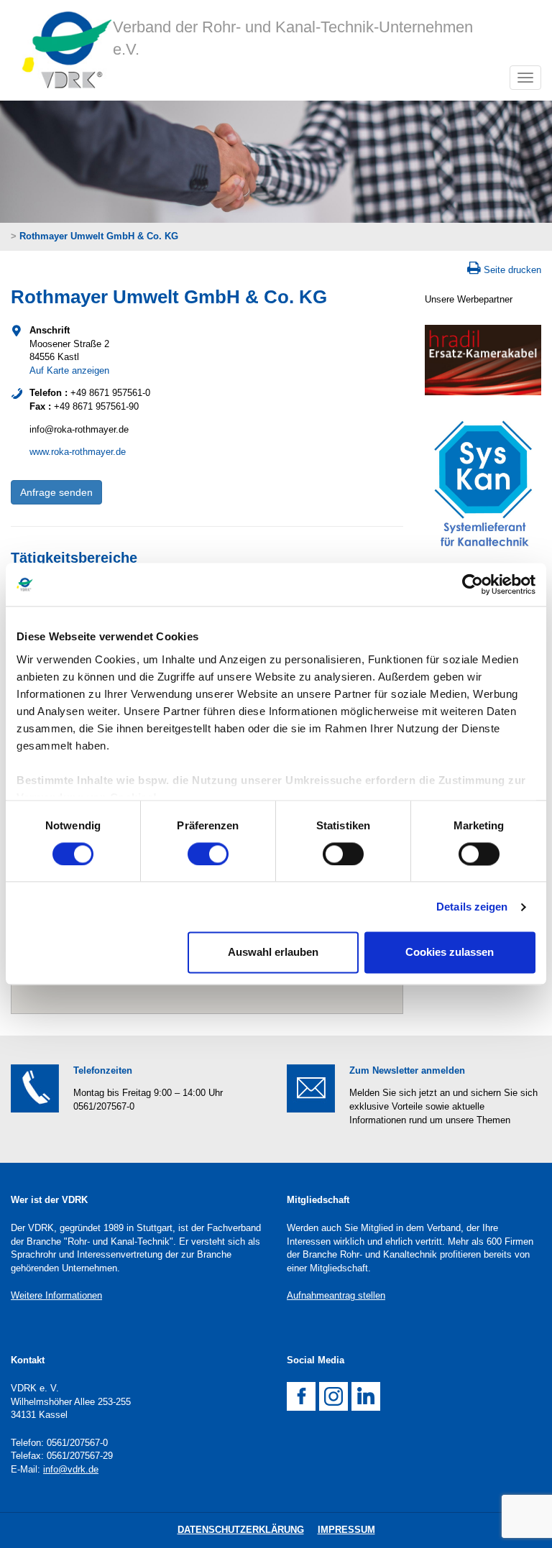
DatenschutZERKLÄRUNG (241, 1529)
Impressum (346, 1529)
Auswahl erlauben (273, 952)
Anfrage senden (56, 492)
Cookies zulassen (449, 952)
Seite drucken (512, 269)
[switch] (208, 853)
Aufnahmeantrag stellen (336, 1295)
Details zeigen (471, 906)
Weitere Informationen (56, 1295)
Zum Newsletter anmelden (407, 1070)
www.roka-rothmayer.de (77, 451)
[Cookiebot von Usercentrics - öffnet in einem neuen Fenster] (472, 584)
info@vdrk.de (70, 1469)
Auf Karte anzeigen (69, 370)
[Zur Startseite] (62, 50)
